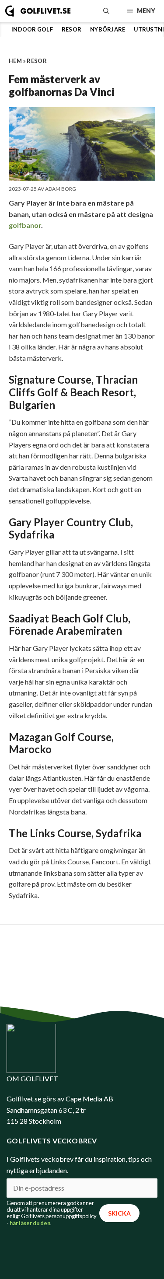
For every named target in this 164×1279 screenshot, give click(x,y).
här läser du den (30, 1223)
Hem (15, 60)
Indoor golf (32, 29)
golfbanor (25, 225)
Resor (71, 29)
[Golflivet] (37, 11)
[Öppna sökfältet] (106, 11)
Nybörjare (107, 29)
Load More (82, 950)
